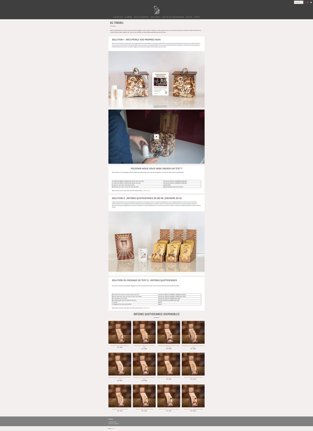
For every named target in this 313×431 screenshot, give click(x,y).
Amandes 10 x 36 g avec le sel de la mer (169, 377)
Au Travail (128, 17)
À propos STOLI (118, 17)
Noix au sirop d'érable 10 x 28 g (144, 409)
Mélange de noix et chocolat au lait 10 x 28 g (144, 378)
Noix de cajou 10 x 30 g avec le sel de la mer (120, 378)
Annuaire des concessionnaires (173, 17)
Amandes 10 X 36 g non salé (120, 409)
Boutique (189, 17)
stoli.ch (113, 428)
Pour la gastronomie (141, 17)
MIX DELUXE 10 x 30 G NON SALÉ (120, 345)
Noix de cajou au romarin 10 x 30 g (168, 409)
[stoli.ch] (156, 10)
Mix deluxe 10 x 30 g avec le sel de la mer (144, 346)
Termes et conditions (113, 423)
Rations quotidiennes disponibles (156, 314)
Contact (197, 17)
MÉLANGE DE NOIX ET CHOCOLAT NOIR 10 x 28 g (168, 346)
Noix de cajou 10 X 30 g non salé (193, 377)
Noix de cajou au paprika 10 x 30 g (193, 409)
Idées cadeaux (155, 17)
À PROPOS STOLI (112, 422)
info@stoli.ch (146, 190)
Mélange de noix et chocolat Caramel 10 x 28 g (193, 346)
